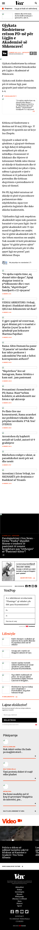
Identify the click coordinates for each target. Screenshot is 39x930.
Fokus (19, 890)
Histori (20, 903)
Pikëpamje (19, 896)
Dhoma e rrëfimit (19, 899)
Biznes (19, 894)
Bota (19, 901)
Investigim (19, 892)
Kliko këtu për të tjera (26, 578)
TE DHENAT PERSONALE (19, 919)
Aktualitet (19, 887)
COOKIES (19, 921)
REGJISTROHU (10, 720)
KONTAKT (19, 916)
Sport (19, 906)
